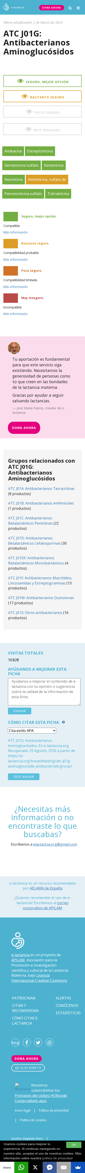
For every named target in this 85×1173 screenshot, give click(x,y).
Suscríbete (30, 1068)
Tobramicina (58, 193)
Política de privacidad (54, 1110)
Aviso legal (22, 1110)
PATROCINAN (24, 998)
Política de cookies (33, 1120)
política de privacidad (57, 1158)
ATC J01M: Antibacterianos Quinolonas (41, 597)
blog (15, 1042)
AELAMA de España (46, 888)
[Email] (64, 1167)
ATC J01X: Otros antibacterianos (35, 612)
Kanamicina (53, 165)
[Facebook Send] (50, 1167)
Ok (74, 1144)
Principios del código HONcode (41, 1095)
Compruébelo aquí (30, 1100)
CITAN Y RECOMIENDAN (25, 1008)
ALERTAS (63, 998)
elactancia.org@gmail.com (55, 844)
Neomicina (14, 179)
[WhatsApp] (21, 1167)
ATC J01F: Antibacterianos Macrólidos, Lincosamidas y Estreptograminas (40, 580)
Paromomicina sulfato (23, 193)
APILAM (18, 960)
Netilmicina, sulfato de (47, 179)
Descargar (23, 776)
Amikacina (13, 151)
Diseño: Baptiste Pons (27, 1138)
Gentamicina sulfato (22, 165)
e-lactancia (20, 954)
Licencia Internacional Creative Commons (39, 978)
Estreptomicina (40, 151)
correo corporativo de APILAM (45, 905)
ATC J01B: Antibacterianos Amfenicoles (41, 503)
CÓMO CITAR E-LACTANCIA (25, 1021)
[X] (35, 1167)
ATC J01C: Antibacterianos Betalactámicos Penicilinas (30, 521)
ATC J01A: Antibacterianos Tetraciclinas (41, 488)
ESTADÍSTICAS (68, 1012)
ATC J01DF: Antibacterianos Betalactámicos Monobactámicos (36, 560)
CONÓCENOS (67, 1005)
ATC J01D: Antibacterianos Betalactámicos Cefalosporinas (34, 541)
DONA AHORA (51, 7)
